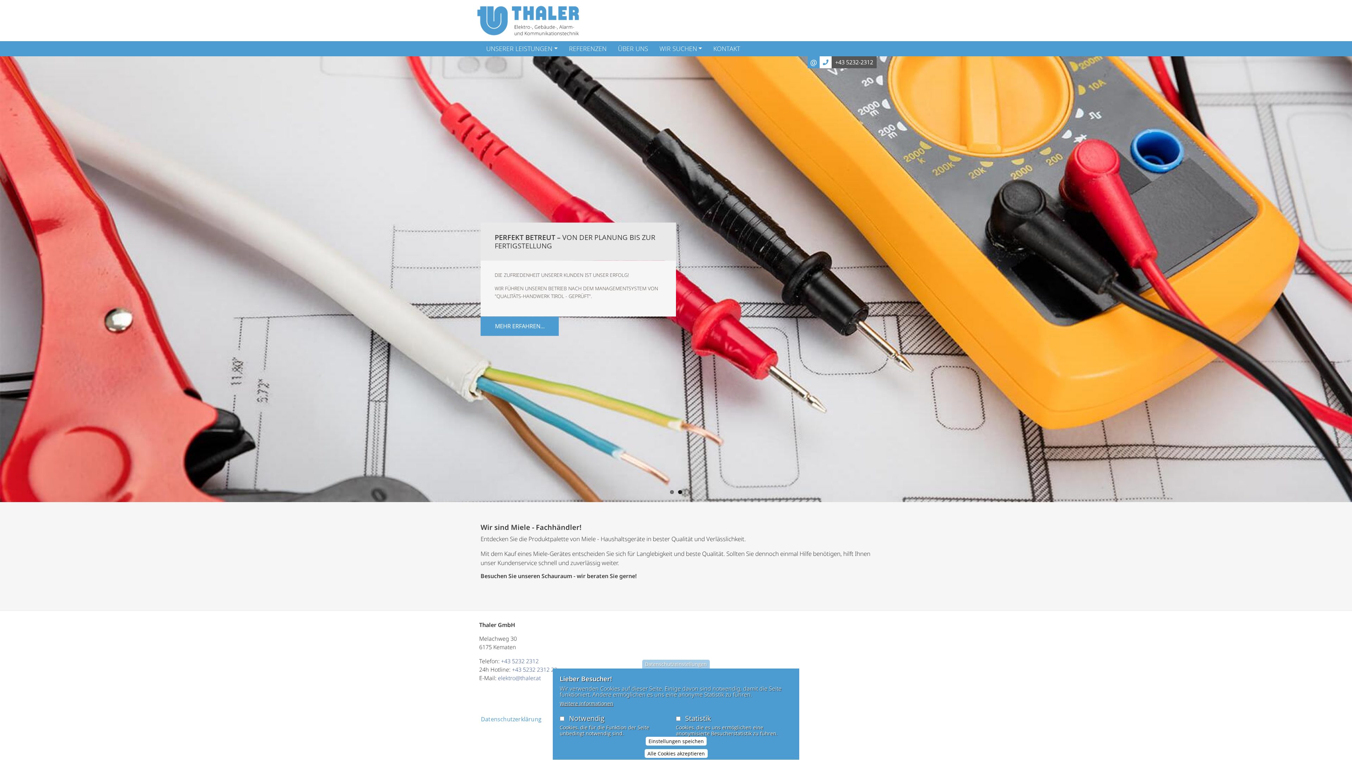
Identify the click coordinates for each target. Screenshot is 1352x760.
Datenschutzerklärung (511, 719)
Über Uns (633, 48)
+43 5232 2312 (520, 661)
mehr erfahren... (520, 326)
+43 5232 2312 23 (534, 669)
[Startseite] (528, 20)
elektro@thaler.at (519, 678)
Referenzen (588, 48)
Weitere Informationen (586, 703)
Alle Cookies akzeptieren (676, 753)
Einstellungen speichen (676, 741)
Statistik (698, 718)
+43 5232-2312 (854, 62)
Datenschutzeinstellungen (676, 664)
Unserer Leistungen (519, 48)
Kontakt (726, 48)
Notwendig (587, 718)
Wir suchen (678, 48)
